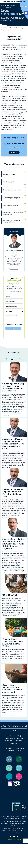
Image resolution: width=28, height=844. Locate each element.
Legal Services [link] (8, 28)
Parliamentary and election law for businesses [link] (13, 213)
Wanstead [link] (10, 750)
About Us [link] (8, 736)
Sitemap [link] (14, 743)
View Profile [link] (14, 268)
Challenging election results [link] (12, 190)
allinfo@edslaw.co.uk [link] (18, 1)
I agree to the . (15, 324)
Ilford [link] (19, 750)
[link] (26, 13)
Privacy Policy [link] (18, 324)
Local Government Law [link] (10, 205)
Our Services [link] (8, 738)
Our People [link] (18, 736)
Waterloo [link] (19, 748)
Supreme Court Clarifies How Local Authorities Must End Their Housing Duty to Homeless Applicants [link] (13, 544)
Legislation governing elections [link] (13, 198)
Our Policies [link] (19, 740)
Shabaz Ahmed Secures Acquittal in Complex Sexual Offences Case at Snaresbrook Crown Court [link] (13, 444)
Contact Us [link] (14, 152)
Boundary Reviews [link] (9, 174)
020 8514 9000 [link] (7, 1)
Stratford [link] (9, 748)
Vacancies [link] (19, 738)
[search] (22, 6)
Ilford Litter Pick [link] (9, 595)
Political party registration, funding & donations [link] (11, 221)
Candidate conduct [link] (9, 182)
